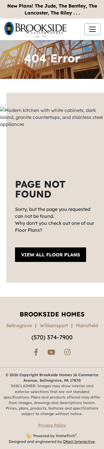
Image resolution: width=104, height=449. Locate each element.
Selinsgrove (19, 325)
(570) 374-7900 (52, 337)
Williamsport (54, 325)
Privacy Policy (52, 425)
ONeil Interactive (79, 441)
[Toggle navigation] (92, 29)
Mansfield (87, 325)
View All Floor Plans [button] (50, 255)
